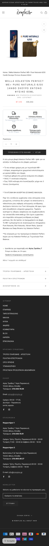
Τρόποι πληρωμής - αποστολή (18, 271)
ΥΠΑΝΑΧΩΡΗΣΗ (9, 366)
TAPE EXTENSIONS (10, 314)
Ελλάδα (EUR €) (23, 515)
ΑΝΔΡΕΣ (6, 325)
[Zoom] (44, 24)
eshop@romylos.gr (15, 394)
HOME (5, 306)
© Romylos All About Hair (24, 521)
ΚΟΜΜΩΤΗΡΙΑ (8, 329)
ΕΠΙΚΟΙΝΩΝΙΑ (8, 341)
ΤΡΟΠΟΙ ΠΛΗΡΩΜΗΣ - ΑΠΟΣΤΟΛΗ (16, 354)
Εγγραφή (10, 503)
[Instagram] (9, 409)
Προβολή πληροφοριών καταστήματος (19, 255)
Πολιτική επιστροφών (14, 278)
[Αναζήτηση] (42, 12)
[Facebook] (4, 409)
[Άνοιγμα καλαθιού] (46, 12)
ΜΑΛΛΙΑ (6, 317)
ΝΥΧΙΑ (5, 321)
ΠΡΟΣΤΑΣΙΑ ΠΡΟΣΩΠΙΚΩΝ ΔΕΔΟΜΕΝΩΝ (19, 370)
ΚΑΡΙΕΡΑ (6, 337)
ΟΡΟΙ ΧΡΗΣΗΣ (8, 362)
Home (5, 72)
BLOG (5, 333)
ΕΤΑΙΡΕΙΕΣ (7, 310)
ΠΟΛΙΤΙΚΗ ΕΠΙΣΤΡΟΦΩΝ (12, 358)
